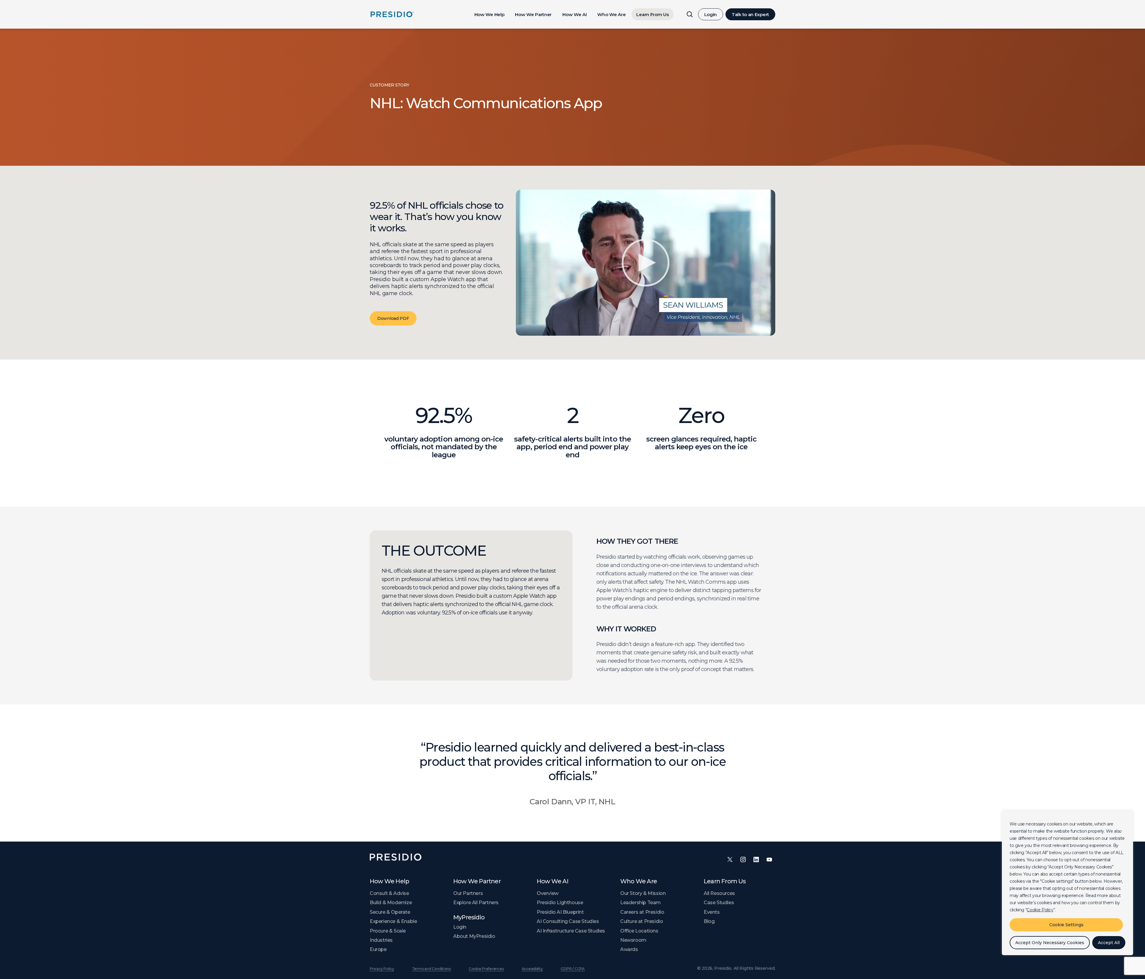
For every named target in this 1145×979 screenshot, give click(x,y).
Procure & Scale (388, 931)
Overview (547, 893)
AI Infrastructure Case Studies (571, 931)
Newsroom (633, 940)
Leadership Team (640, 902)
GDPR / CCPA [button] (572, 968)
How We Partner (533, 14)
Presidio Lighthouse (560, 902)
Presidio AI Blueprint (560, 912)
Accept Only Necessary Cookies (1049, 942)
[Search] (690, 14)
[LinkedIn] (756, 859)
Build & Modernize (391, 902)
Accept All (1109, 942)
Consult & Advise (389, 893)
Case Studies (719, 902)
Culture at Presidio (641, 921)
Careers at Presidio (642, 912)
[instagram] (743, 859)
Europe (378, 949)
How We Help (489, 14)
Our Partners (468, 893)
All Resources (719, 893)
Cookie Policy (1040, 910)
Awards (629, 949)
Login (710, 14)
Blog (709, 921)
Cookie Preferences (486, 968)
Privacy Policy (382, 968)
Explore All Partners (476, 902)
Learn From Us (652, 14)
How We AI (574, 14)
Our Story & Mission (643, 893)
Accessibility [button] (532, 968)
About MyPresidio (474, 936)
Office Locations (639, 931)
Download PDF (393, 318)
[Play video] (645, 263)
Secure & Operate (390, 912)
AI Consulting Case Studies (568, 921)
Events (712, 912)
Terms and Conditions (431, 968)
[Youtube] (769, 859)
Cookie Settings (1066, 924)
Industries (381, 940)
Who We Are (611, 14)
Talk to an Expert (750, 14)
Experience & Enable (393, 921)
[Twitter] (730, 859)
